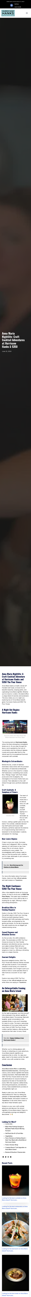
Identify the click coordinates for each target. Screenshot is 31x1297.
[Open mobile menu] (27, 13)
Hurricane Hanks (20, 1075)
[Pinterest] (8, 1157)
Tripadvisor (18, 880)
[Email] (10, 1157)
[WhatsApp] (5, 1157)
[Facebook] (3, 1157)
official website (22, 878)
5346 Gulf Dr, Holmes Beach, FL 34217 (15, 1)
